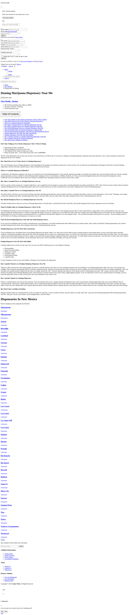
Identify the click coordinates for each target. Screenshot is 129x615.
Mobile (3, 45)
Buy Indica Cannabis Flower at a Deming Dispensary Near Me (23, 126)
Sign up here (19, 37)
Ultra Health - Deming (9, 101)
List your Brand (9, 579)
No (2, 611)
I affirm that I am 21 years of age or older (15, 56)
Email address (5, 29)
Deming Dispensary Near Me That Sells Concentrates (21, 133)
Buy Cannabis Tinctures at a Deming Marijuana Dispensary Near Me (25, 136)
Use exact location (8, 18)
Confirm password (6, 52)
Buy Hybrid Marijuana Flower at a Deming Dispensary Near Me (24, 128)
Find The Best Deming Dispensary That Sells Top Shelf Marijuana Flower (27, 131)
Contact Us (8, 568)
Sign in (3, 35)
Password (4, 31)
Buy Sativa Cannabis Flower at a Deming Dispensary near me (23, 124)
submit (21, 546)
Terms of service (9, 555)
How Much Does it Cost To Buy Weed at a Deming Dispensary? (24, 121)
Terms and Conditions (26, 61)
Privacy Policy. (39, 61)
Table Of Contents (10, 114)
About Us (7, 566)
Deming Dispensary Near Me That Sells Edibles (19, 135)
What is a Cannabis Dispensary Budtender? (17, 123)
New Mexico (8, 86)
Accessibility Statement (11, 559)
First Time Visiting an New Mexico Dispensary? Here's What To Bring (26, 119)
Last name (4, 43)
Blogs (10, 74)
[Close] (1, 605)
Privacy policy (9, 557)
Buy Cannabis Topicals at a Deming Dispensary (19, 138)
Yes (6, 611)
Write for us (8, 570)
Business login (9, 580)
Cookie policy (9, 554)
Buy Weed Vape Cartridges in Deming (16, 140)
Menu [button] (6, 69)
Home (6, 85)
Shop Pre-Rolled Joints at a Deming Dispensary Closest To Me (23, 130)
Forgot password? (12, 31)
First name (4, 41)
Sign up (4, 58)
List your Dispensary (11, 577)
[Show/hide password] (19, 33)
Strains (10, 71)
